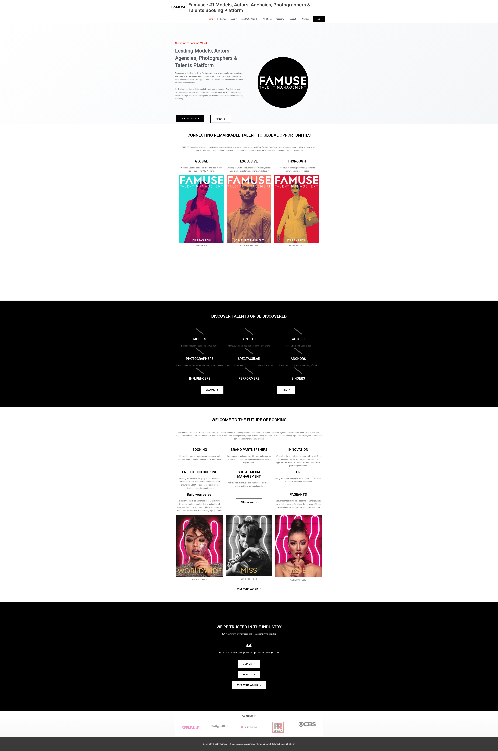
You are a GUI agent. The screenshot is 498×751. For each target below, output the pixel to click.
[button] (258, 19)
